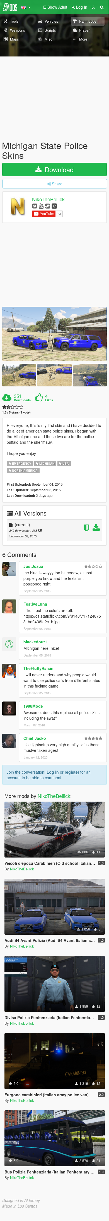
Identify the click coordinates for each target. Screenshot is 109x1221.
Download (58, 169)
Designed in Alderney (21, 1200)
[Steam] (47, 206)
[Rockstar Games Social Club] (54, 206)
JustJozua (33, 566)
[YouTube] (41, 206)
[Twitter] (34, 206)
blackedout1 (35, 641)
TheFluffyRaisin (38, 668)
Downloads (22, 400)
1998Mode (33, 706)
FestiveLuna (35, 604)
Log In (53, 772)
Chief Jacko (34, 738)
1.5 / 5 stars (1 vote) (16, 412)
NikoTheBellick (48, 199)
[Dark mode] (93, 7)
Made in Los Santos (19, 1206)
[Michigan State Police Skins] (54, 334)
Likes (49, 400)
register (72, 772)
